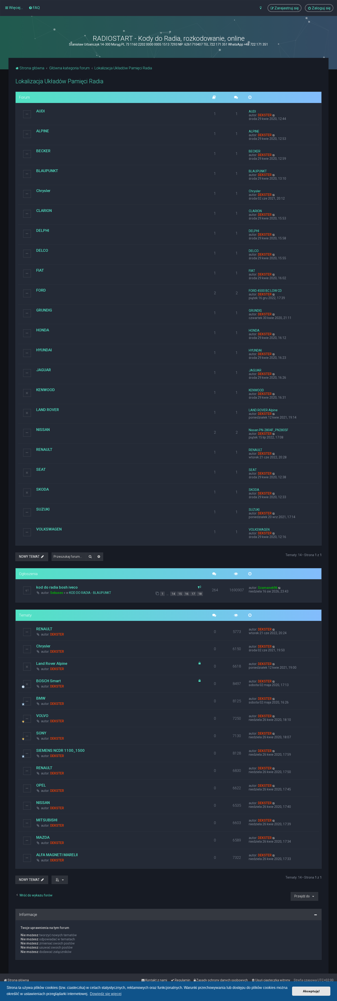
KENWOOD (45, 389)
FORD (41, 290)
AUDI (40, 111)
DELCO (42, 250)
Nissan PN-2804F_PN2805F (268, 430)
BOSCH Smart (48, 681)
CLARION (44, 210)
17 (193, 593)
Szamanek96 (267, 588)
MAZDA (43, 837)
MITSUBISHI (46, 820)
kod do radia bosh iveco (57, 587)
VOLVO (42, 715)
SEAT (41, 469)
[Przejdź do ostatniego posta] (279, 588)
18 (200, 593)
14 (173, 593)
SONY (41, 733)
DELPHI (42, 230)
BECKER (43, 151)
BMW (40, 698)
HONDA (42, 330)
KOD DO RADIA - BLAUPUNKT (90, 593)
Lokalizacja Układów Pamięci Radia (59, 81)
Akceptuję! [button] (311, 991)
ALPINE (42, 131)
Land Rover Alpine (51, 663)
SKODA (42, 489)
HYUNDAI (44, 350)
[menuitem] (34, 7)
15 (180, 593)
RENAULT (44, 449)
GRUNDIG (44, 310)
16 (186, 593)
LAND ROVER (47, 409)
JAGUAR (43, 370)
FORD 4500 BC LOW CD (265, 290)
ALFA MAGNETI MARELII (57, 854)
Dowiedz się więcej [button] (106, 994)
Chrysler (43, 190)
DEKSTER (265, 115)
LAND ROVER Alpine (263, 410)
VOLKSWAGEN (49, 529)
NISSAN (43, 429)
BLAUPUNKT (47, 170)
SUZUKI (43, 509)
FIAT (40, 270)
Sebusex (56, 593)
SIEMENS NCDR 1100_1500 (60, 750)
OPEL (41, 785)
